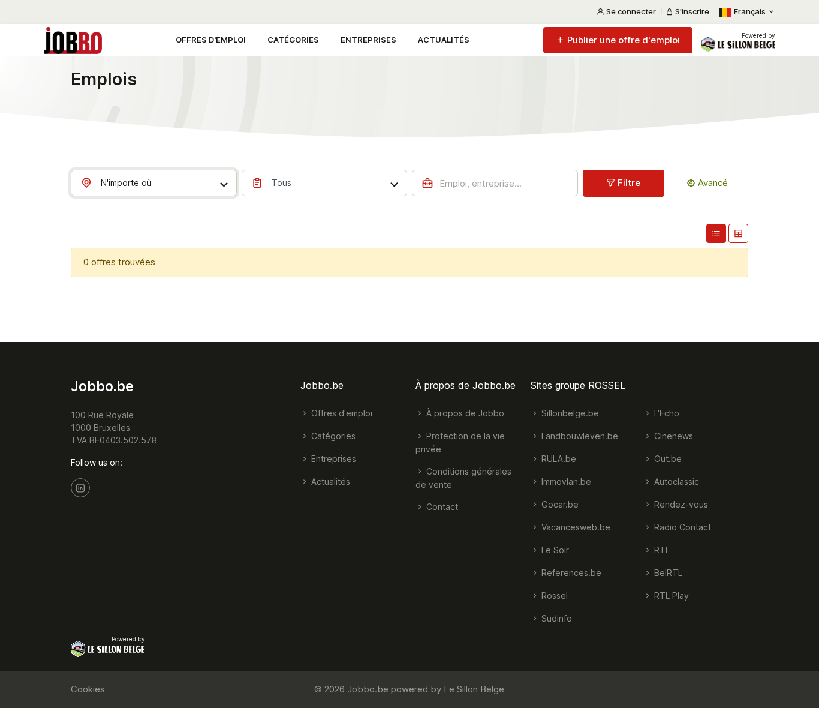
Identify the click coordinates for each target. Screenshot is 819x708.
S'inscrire (691, 11)
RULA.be (557, 459)
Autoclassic (675, 481)
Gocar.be (559, 504)
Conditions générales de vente (463, 478)
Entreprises (368, 39)
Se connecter (630, 11)
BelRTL (667, 573)
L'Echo (665, 413)
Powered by (758, 35)
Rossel (553, 595)
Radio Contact (681, 527)
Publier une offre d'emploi (622, 40)
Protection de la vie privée (460, 442)
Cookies (88, 689)
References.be (570, 573)
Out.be (667, 459)
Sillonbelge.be (569, 413)
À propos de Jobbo (464, 413)
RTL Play (670, 595)
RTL (661, 550)
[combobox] (154, 183)
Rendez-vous (680, 504)
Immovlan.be (565, 481)
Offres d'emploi (211, 39)
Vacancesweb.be (574, 527)
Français (749, 11)
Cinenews (672, 436)
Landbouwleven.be (578, 436)
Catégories (293, 39)
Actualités (443, 39)
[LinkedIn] (80, 487)
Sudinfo (555, 618)
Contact (441, 507)
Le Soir (554, 550)
